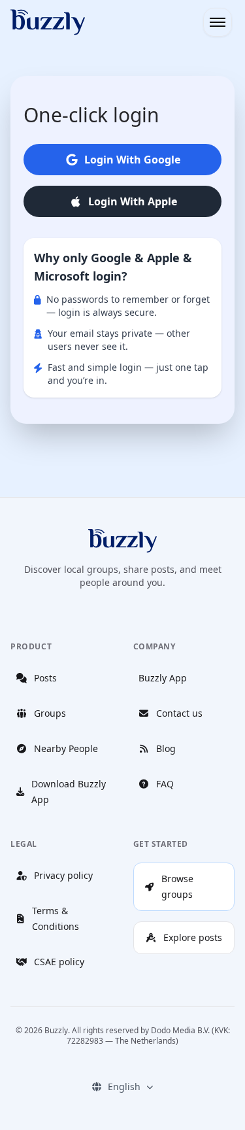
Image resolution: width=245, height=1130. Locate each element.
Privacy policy (63, 875)
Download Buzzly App (68, 792)
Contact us (179, 713)
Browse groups (177, 886)
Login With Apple (132, 201)
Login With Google (132, 159)
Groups (50, 713)
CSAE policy (59, 961)
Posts (45, 678)
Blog (166, 748)
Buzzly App (163, 678)
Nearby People (66, 748)
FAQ (165, 784)
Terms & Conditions (55, 918)
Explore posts (192, 937)
